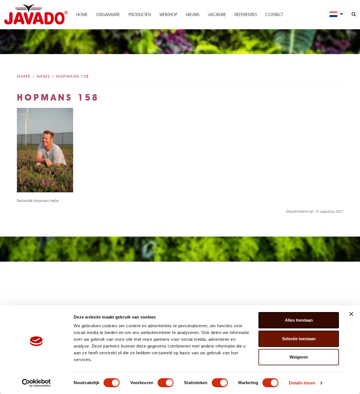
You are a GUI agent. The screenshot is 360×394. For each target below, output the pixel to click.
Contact (274, 14)
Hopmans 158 (72, 76)
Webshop (168, 14)
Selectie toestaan (299, 338)
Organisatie (108, 14)
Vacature (217, 14)
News (43, 76)
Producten (140, 14)
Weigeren (298, 357)
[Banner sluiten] (351, 314)
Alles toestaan (299, 320)
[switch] (166, 382)
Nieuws (192, 14)
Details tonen (302, 382)
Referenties (246, 14)
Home (82, 14)
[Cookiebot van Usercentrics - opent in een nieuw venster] (36, 383)
